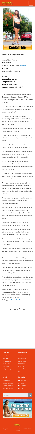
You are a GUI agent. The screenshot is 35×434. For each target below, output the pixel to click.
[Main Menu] (31, 3)
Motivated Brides (15, 300)
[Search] (30, 395)
